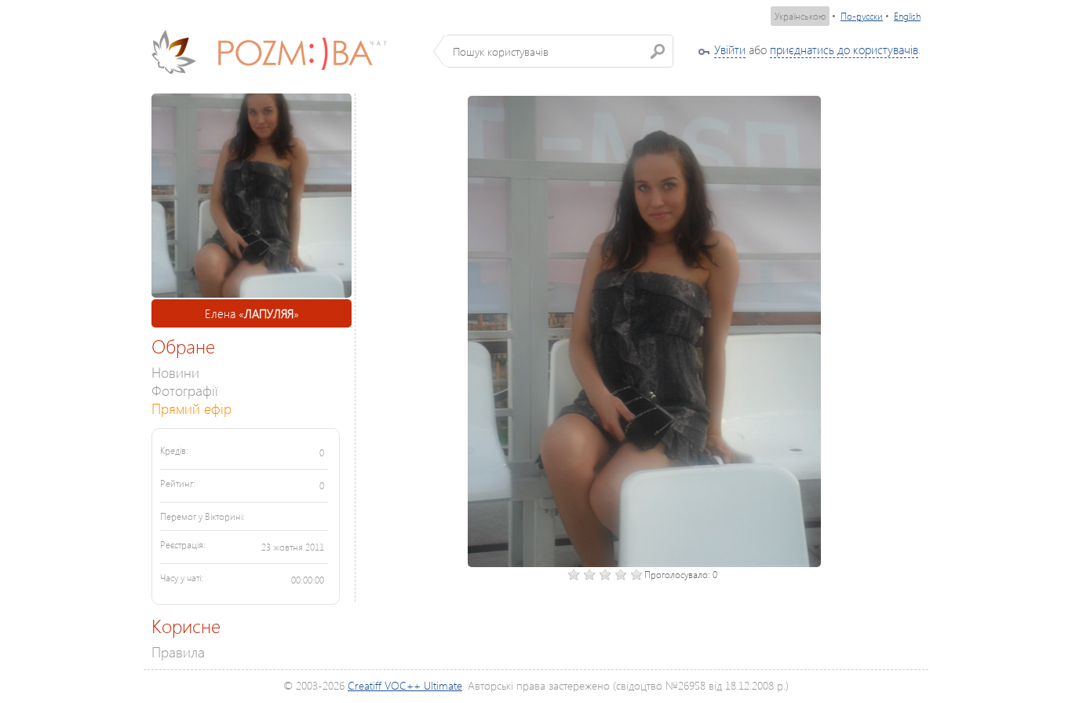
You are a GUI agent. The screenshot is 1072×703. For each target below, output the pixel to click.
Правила (178, 651)
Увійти (730, 49)
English (907, 16)
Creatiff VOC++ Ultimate (405, 685)
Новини (175, 372)
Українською (800, 16)
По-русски (861, 16)
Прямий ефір (191, 408)
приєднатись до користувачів (844, 49)
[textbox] (559, 51)
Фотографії (184, 390)
